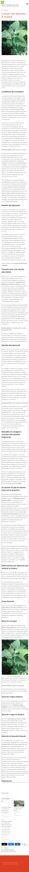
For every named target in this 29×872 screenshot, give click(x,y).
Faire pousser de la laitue (20, 403)
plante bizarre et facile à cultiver (11, 607)
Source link (5, 793)
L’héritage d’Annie (18, 498)
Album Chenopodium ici (9, 627)
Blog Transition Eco (10, 5)
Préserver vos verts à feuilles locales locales (19, 808)
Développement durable (8, 849)
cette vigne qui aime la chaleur (17, 719)
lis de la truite (21, 163)
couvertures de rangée (14, 483)
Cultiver (4, 851)
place (14, 851)
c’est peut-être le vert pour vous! (12, 744)
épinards (11, 851)
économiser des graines (10, 514)
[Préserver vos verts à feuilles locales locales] (19, 803)
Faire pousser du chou (19, 150)
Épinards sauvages (18, 685)
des (8, 851)
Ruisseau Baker (6, 500)
